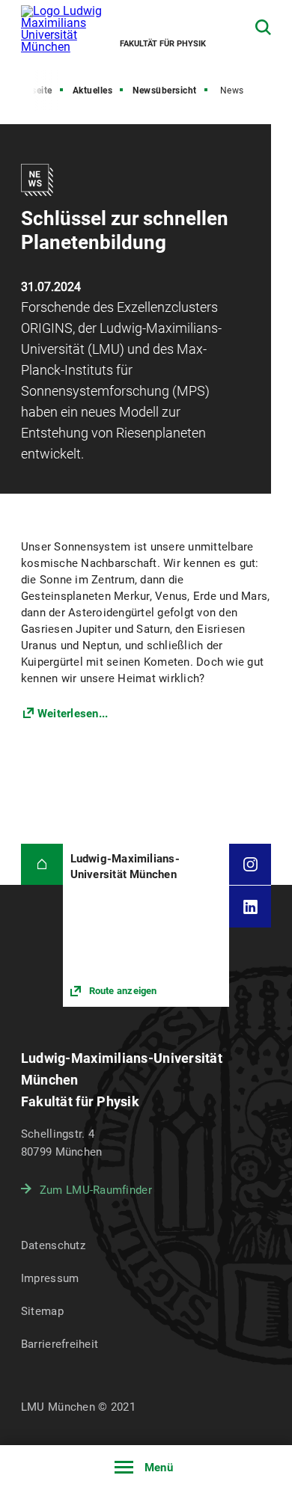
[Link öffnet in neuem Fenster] (146, 925)
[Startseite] (42, 865)
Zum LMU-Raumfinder (96, 1190)
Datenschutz (53, 1245)
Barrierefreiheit (59, 1344)
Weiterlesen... (73, 713)
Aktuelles (93, 90)
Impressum (50, 1278)
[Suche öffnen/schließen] (263, 27)
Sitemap (42, 1311)
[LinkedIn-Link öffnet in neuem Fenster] (250, 907)
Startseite (31, 90)
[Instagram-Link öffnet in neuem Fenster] (250, 865)
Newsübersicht (165, 90)
